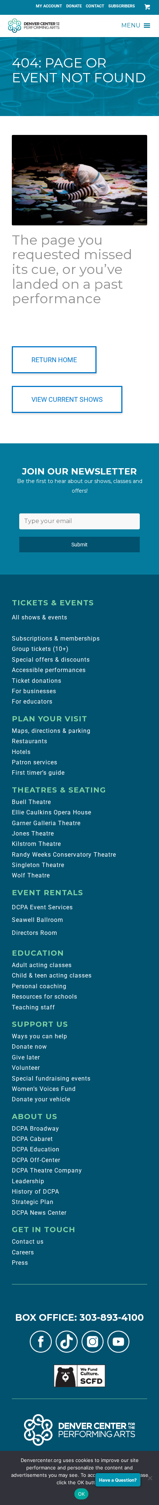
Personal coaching (39, 986)
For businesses (34, 691)
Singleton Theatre (38, 865)
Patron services (34, 762)
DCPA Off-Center (36, 1160)
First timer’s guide (38, 772)
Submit (79, 545)
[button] (131, 25)
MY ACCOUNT (49, 6)
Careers (23, 1252)
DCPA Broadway (35, 1128)
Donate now (29, 1046)
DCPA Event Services (42, 907)
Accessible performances (49, 670)
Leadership (28, 1181)
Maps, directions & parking (51, 730)
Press (20, 1262)
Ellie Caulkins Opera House (51, 812)
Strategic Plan (33, 1201)
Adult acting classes (42, 965)
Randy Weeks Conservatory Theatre (64, 854)
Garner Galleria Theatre (46, 823)
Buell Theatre (31, 802)
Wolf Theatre (31, 875)
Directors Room (34, 932)
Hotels (21, 751)
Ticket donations (36, 680)
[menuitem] (49, 6)
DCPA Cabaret (32, 1138)
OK (81, 1494)
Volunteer (26, 1067)
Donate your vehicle (41, 1099)
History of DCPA (35, 1191)
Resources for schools (44, 996)
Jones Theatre (33, 833)
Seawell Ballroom (37, 919)
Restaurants (29, 741)
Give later (26, 1057)
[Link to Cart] (146, 7)
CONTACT (95, 6)
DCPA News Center (39, 1212)
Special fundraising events (51, 1078)
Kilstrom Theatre (36, 843)
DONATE (74, 6)
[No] (149, 1478)
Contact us (28, 1241)
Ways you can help (39, 1036)
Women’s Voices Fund (44, 1088)
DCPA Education (36, 1149)
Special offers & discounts (51, 659)
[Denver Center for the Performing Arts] (79, 1429)
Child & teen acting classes (52, 975)
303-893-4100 (112, 1317)
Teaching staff (33, 1007)
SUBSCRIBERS (121, 6)
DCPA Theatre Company (47, 1170)
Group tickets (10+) (40, 648)
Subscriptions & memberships (56, 638)
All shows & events (39, 617)
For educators (32, 701)
